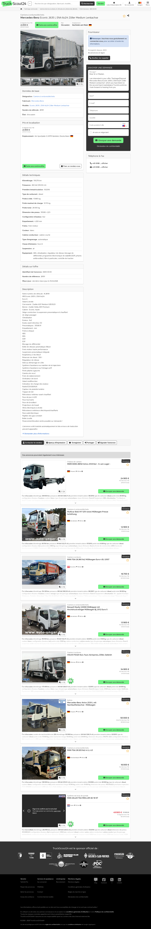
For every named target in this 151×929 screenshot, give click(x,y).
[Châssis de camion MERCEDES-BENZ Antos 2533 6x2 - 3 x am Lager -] (44, 477)
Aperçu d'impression (56, 443)
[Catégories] (30, 3)
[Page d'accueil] (21, 9)
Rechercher (88, 3)
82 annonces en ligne (96, 53)
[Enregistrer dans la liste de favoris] (124, 16)
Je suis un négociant (101, 132)
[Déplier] (75, 503)
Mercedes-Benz (37, 101)
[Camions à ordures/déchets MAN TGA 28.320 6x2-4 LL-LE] (44, 763)
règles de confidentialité (52, 924)
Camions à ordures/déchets (44, 96)
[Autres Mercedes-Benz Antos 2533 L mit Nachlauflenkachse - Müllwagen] (44, 715)
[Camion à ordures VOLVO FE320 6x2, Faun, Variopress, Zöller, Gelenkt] (44, 667)
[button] (148, 3)
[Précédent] (23, 58)
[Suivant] (81, 58)
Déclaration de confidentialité (108, 146)
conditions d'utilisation (74, 924)
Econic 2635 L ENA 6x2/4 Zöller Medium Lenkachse (49, 105)
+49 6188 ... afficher (100, 163)
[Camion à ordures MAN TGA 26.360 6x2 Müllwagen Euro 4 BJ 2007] (44, 572)
